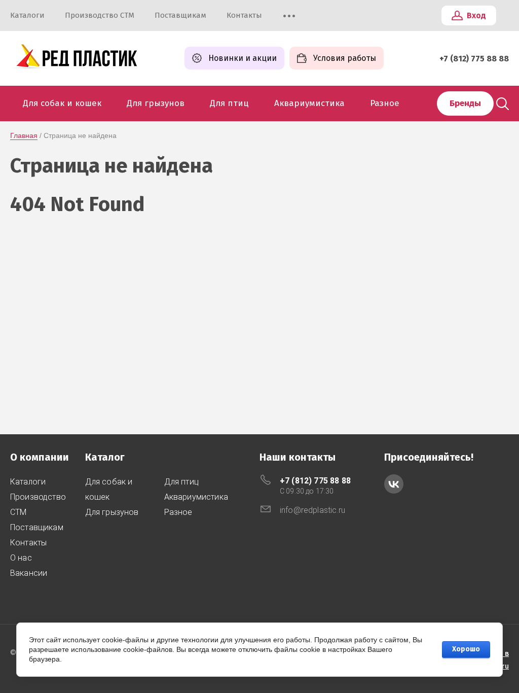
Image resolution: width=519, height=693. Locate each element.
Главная (24, 135)
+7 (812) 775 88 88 (474, 58)
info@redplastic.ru (312, 510)
